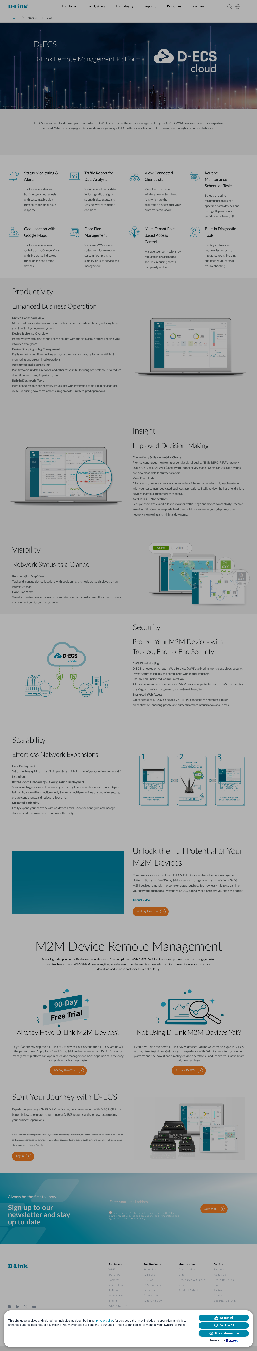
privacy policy (104, 1320)
